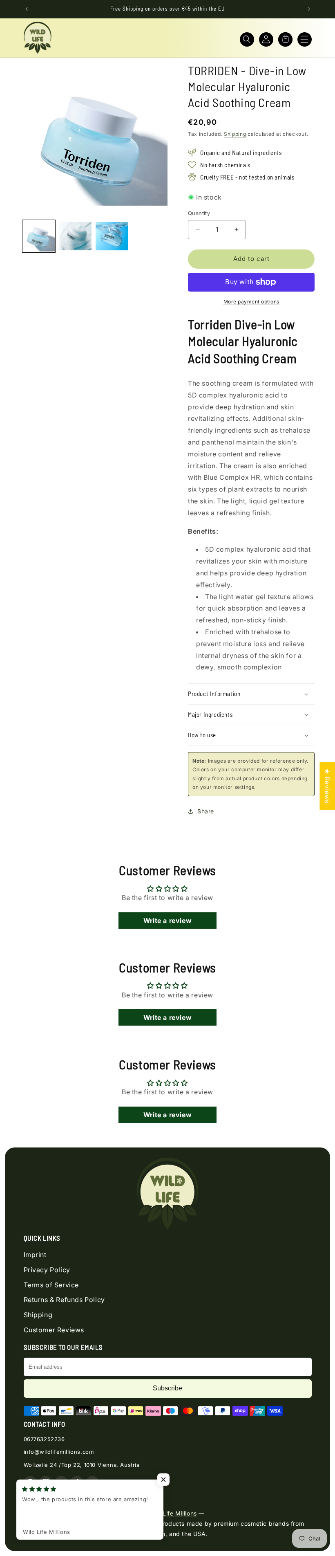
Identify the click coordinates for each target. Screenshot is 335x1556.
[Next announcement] (309, 9)
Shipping (235, 134)
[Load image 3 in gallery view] (112, 236)
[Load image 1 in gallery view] (38, 236)
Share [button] (205, 811)
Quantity (199, 213)
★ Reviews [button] (327, 785)
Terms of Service (51, 1285)
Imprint (35, 1255)
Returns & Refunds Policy (64, 1300)
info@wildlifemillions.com (59, 1451)
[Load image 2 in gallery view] (75, 236)
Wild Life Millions (172, 1513)
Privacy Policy (47, 1270)
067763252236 (44, 1439)
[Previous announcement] (27, 9)
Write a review (167, 920)
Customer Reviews (54, 1330)
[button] (247, 39)
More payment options (251, 302)
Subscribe (167, 1388)
